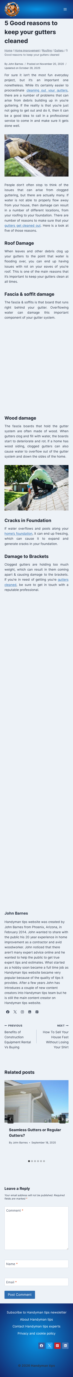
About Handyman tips (36, 1319)
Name (12, 1264)
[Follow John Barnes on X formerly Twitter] (15, 1012)
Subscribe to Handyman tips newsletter (36, 1312)
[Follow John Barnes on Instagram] (22, 1012)
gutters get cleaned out (22, 225)
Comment (14, 1210)
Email (11, 1282)
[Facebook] (41, 1346)
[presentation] (36, 1101)
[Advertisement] (36, 366)
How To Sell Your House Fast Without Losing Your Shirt (56, 1036)
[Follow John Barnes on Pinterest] (37, 1012)
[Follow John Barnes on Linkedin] (29, 1012)
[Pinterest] (57, 1346)
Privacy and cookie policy (36, 1333)
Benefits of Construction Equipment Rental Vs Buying (17, 1036)
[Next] (63, 1119)
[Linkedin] (65, 1346)
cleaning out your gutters (47, 90)
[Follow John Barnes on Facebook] (7, 1012)
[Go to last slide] (10, 1119)
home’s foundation (18, 533)
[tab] (29, 1161)
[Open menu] (65, 9)
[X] (49, 1346)
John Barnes (20, 1142)
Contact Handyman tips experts (36, 1326)
